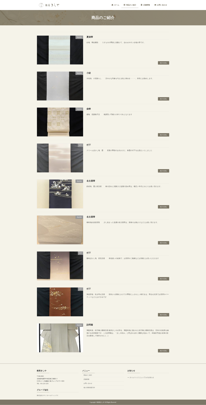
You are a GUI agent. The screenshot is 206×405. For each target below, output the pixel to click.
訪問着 (90, 325)
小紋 (89, 73)
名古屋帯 (91, 181)
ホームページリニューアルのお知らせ (142, 377)
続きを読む (163, 63)
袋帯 (89, 109)
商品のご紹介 (88, 375)
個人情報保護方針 (89, 387)
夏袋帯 (90, 37)
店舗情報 (86, 379)
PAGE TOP (199, 390)
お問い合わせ (88, 383)
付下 (89, 145)
